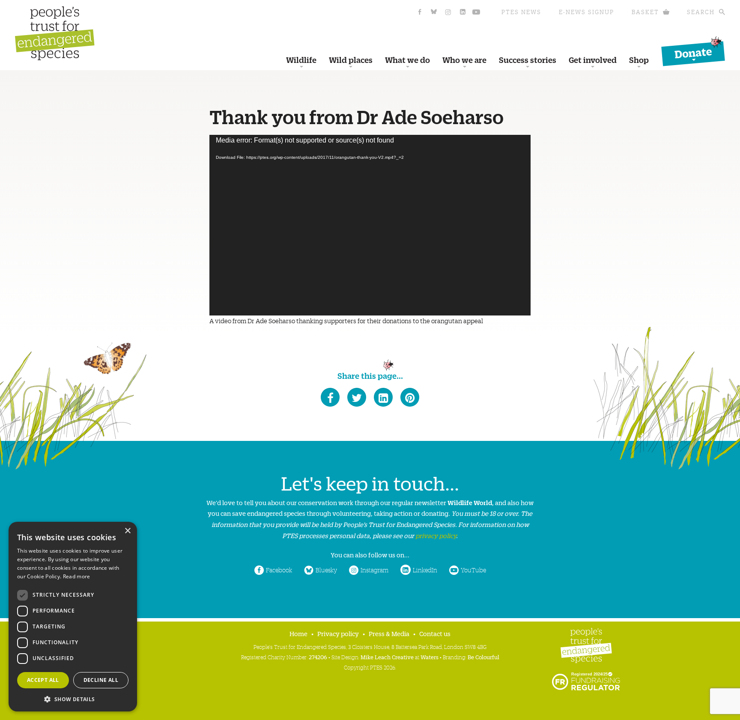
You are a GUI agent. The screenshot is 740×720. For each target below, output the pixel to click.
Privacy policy (338, 633)
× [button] (127, 531)
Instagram (374, 570)
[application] (370, 225)
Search (701, 11)
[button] (72, 698)
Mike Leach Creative (387, 656)
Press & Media (389, 633)
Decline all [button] (101, 680)
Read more (76, 576)
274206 (318, 656)
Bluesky (326, 570)
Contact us (435, 633)
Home (298, 633)
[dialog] (73, 616)
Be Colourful (483, 656)
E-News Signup (586, 11)
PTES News (521, 11)
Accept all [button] (43, 680)
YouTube (473, 570)
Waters (430, 656)
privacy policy (435, 535)
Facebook (279, 570)
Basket (645, 11)
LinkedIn (425, 570)
